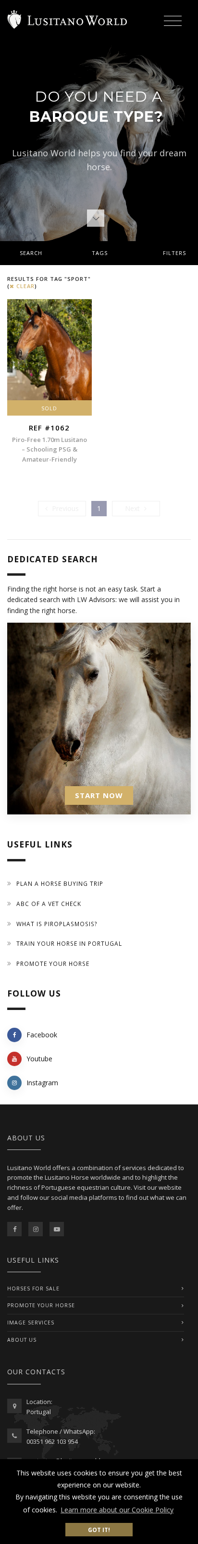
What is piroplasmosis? (57, 924)
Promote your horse (52, 964)
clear (24, 286)
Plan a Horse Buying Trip (59, 884)
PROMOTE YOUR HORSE (41, 1305)
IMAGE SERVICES (30, 1322)
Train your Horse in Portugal (69, 944)
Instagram (42, 1082)
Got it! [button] (99, 1529)
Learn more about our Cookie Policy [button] (117, 1509)
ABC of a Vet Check (48, 904)
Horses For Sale (33, 1288)
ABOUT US (22, 1339)
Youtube (39, 1058)
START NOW (99, 795)
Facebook (41, 1034)
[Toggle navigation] (172, 22)
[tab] (98, 253)
